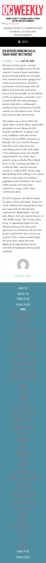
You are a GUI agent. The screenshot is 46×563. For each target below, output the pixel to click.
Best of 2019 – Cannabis (24, 365)
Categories (24, 389)
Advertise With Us (23, 318)
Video (23, 542)
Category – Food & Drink (23, 428)
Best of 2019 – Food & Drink (24, 370)
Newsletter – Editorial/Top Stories (24, 479)
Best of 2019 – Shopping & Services (24, 374)
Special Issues (23, 523)
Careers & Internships (23, 408)
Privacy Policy (23, 304)
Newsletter (23, 466)
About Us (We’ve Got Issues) (23, 313)
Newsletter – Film (24, 489)
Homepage (23, 461)
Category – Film (23, 423)
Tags (24, 403)
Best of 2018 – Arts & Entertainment (24, 331)
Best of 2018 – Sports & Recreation (24, 350)
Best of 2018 (23, 327)
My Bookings (24, 398)
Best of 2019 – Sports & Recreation (24, 379)
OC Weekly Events (23, 509)
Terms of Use (23, 299)
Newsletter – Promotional (24, 503)
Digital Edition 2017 (24, 455)
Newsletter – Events (24, 484)
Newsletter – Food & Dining (24, 494)
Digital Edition (23, 451)
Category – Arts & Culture (23, 413)
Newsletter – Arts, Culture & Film (24, 474)
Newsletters (23, 470)
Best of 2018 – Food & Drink (24, 341)
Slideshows (23, 518)
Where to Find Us (23, 547)
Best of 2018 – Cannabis (24, 336)
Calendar (23, 385)
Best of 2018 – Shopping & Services (24, 346)
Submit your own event (23, 528)
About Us (23, 288)
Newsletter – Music (24, 498)
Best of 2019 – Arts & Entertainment (24, 360)
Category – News (23, 437)
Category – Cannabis (23, 418)
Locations (24, 393)
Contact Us (23, 294)
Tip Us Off (23, 537)
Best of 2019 (23, 356)
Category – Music (23, 432)
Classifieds (23, 442)
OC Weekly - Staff (11, 61)
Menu (25, 41)
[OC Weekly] (10, 24)
